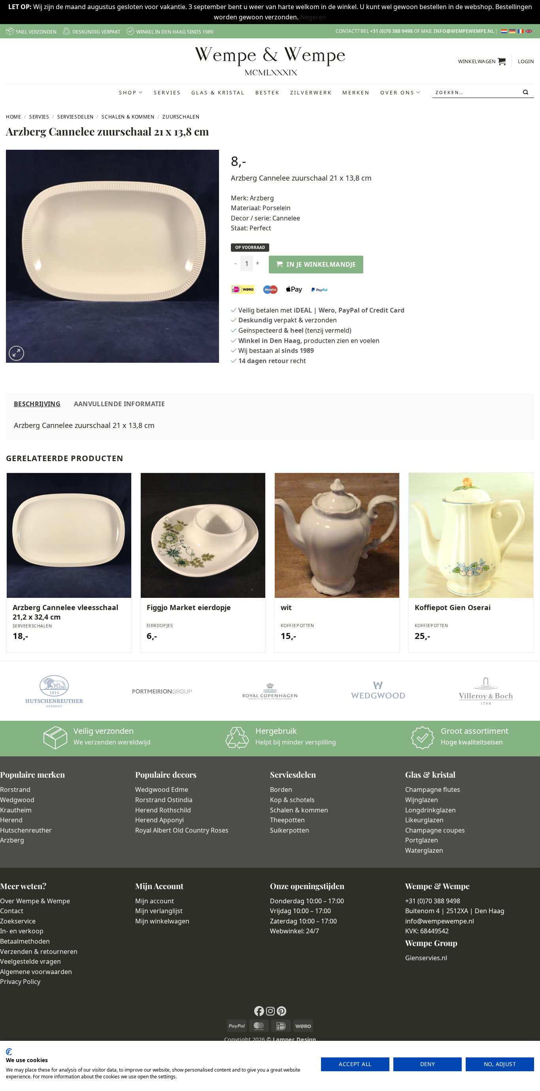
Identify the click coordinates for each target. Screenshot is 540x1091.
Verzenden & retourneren (38, 951)
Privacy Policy (20, 981)
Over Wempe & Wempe (35, 901)
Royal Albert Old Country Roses (181, 830)
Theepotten (287, 820)
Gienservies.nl (426, 957)
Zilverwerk (311, 92)
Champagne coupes (435, 830)
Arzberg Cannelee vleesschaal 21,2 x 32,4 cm (65, 612)
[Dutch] (505, 31)
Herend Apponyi (159, 820)
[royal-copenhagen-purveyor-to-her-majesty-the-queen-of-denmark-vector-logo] (270, 691)
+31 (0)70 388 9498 (391, 31)
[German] (513, 31)
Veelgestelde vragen (30, 961)
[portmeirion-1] (162, 691)
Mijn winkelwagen (162, 921)
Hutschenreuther (26, 830)
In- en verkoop (21, 931)
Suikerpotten (289, 830)
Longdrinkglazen (430, 810)
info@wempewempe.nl (464, 31)
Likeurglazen (424, 820)
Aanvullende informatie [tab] (119, 403)
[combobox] (483, 92)
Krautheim (16, 810)
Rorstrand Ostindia (164, 799)
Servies (167, 92)
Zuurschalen (180, 116)
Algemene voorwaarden (36, 971)
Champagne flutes (432, 789)
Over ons (397, 92)
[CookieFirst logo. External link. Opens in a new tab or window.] (9, 1051)
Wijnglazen (421, 799)
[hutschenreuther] (54, 691)
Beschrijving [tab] (37, 403)
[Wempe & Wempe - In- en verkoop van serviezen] (270, 61)
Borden (281, 789)
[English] (530, 31)
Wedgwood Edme (161, 789)
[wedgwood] (378, 691)
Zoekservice (18, 921)
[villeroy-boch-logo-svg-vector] (486, 691)
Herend (11, 820)
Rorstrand (15, 789)
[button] (482, 61)
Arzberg (262, 198)
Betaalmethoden (25, 941)
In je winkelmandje (321, 264)
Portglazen (421, 840)
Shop (128, 92)
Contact (11, 910)
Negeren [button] (313, 17)
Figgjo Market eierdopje (189, 607)
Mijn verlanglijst (159, 910)
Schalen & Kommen (128, 116)
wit (286, 607)
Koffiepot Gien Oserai (453, 607)
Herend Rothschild (163, 810)
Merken (356, 92)
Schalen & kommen (299, 810)
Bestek (267, 92)
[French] (521, 31)
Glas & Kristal (218, 92)
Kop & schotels (292, 799)
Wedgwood (17, 799)
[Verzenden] (526, 92)
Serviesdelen (75, 116)
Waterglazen (424, 850)
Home (13, 116)
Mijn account (154, 901)
